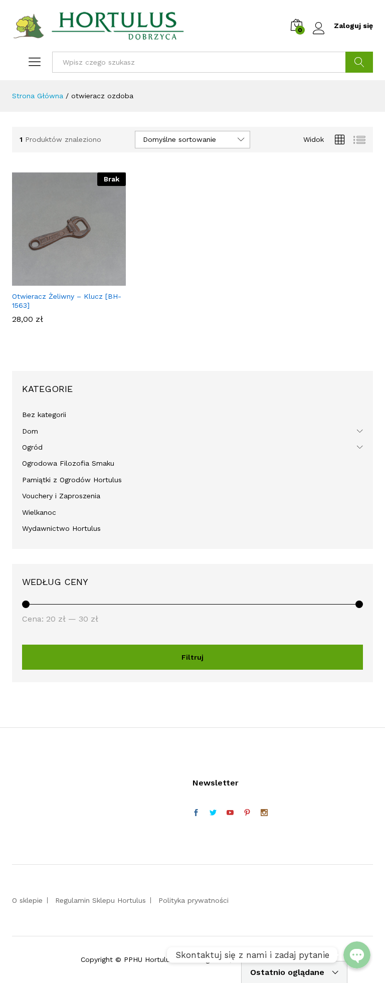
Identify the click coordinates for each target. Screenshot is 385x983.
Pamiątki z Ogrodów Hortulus (72, 480)
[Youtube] (230, 813)
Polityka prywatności (193, 900)
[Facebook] (196, 813)
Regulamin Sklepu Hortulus (100, 900)
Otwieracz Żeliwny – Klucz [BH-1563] (66, 300)
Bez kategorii (44, 415)
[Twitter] (213, 813)
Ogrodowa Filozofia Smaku (68, 463)
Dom (30, 431)
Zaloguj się (353, 26)
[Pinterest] (247, 813)
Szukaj (359, 62)
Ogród (32, 447)
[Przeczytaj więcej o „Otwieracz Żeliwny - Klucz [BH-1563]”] (67, 279)
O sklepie (27, 900)
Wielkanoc (39, 512)
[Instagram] (264, 813)
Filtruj (192, 657)
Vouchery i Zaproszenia (61, 496)
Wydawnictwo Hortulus (61, 528)
